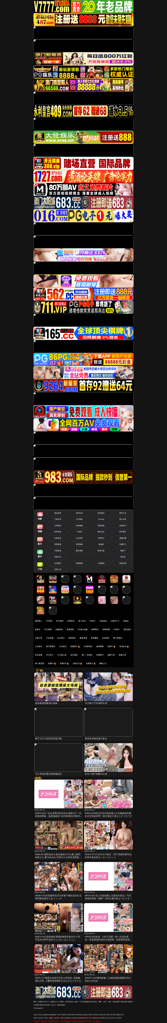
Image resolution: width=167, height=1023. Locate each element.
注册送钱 (103, 621)
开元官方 (50, 655)
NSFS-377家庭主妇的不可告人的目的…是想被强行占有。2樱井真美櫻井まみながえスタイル (58, 979)
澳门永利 (82, 621)
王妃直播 (50, 638)
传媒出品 (57, 557)
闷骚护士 (122, 544)
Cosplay (101, 519)
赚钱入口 (103, 663)
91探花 (79, 531)
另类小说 (57, 569)
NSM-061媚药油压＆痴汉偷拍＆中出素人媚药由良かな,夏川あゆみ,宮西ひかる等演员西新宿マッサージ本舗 (58, 857)
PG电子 (93, 621)
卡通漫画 (57, 550)
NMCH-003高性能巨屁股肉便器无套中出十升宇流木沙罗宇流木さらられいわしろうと (57, 938)
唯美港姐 (101, 525)
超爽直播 (106, 629)
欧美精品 (101, 513)
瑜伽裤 (101, 544)
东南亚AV (122, 525)
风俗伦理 (122, 563)
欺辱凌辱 (57, 531)
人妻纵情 (101, 563)
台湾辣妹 (57, 525)
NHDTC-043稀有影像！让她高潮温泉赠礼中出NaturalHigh (108, 979)
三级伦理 (57, 519)
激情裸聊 (100, 646)
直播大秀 (122, 655)
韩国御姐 (79, 525)
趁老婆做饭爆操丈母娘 (46, 703)
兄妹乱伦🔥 (77, 663)
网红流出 (101, 531)
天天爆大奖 (62, 655)
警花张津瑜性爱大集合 (96, 738)
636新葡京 (88, 646)
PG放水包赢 (83, 629)
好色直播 (38, 655)
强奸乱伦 (79, 513)
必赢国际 (59, 629)
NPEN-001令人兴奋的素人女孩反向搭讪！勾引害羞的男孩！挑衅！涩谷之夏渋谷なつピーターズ (108, 898)
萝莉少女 (122, 513)
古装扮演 (57, 538)
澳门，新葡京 (87, 655)
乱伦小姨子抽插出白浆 (96, 773)
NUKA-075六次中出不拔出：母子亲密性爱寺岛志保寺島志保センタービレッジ (108, 856)
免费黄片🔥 (91, 663)
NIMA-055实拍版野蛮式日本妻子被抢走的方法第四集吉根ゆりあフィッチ (58, 897)
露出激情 (79, 550)
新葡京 (37, 629)
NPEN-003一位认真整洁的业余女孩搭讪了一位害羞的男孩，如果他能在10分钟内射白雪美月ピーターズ (58, 816)
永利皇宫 (63, 646)
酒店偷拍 (127, 629)
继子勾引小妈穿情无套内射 (48, 738)
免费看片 (100, 655)
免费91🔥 (52, 663)
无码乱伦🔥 (124, 646)
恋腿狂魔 (122, 538)
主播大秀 (38, 638)
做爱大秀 (111, 655)
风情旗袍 (57, 544)
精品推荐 (57, 513)
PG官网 (49, 621)
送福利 (126, 621)
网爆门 (122, 550)
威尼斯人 (38, 621)
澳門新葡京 (50, 646)
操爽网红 (95, 629)
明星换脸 (79, 544)
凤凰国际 (70, 629)
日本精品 (79, 519)
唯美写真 (101, 550)
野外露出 (122, 531)
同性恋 (122, 557)
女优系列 (79, 538)
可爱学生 (101, 538)
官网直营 (71, 621)
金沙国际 (74, 655)
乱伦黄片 (61, 638)
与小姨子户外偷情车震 (96, 703)
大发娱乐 (38, 646)
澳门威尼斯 (39, 663)
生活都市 (57, 563)
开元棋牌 (59, 621)
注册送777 (115, 621)
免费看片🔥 (75, 646)
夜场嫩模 (94, 638)
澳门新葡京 (117, 638)
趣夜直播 (83, 638)
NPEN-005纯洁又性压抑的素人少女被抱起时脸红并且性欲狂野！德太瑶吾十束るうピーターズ (108, 815)
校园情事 (79, 563)
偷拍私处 (72, 638)
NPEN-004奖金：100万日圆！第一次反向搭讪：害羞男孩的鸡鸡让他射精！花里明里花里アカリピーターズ (108, 939)
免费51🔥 (111, 646)
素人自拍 (122, 519)
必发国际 (105, 638)
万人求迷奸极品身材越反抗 (48, 773)
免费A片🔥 (64, 663)
